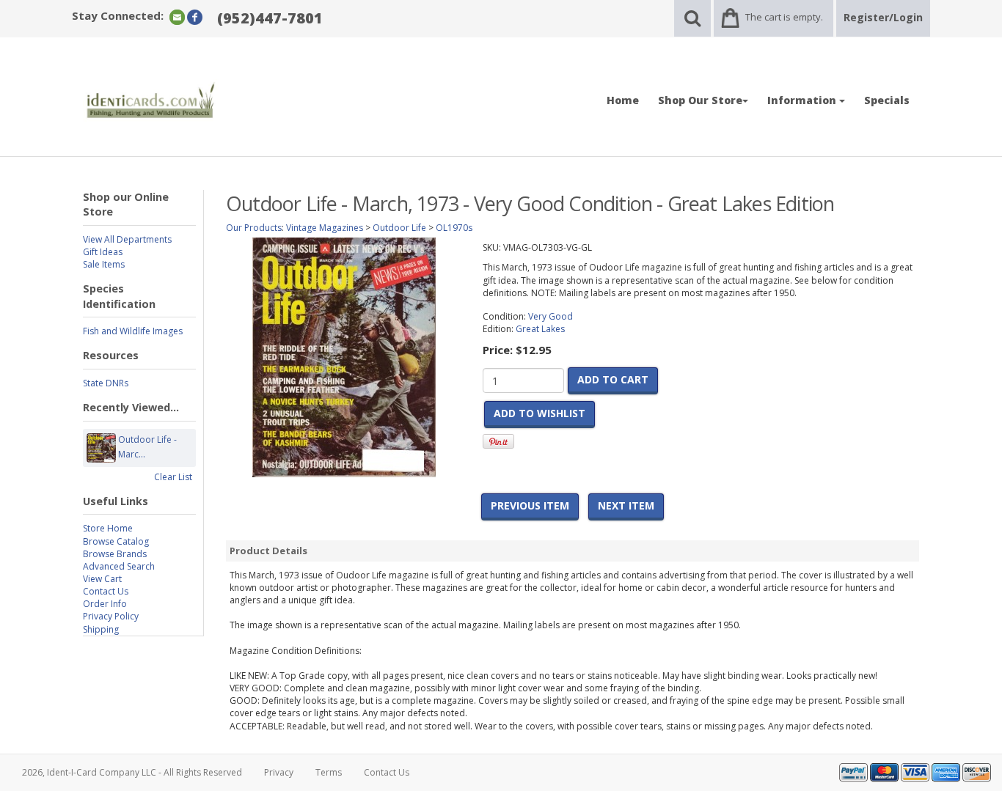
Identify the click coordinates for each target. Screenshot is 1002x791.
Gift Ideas (102, 252)
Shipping (101, 629)
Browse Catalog (116, 541)
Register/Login (883, 17)
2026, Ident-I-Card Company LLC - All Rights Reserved (132, 772)
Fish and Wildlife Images (133, 331)
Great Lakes (540, 329)
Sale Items (104, 264)
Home (623, 100)
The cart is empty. (784, 16)
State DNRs (105, 383)
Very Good (550, 316)
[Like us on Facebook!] (194, 16)
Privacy (278, 772)
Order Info (105, 603)
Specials (887, 100)
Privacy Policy (111, 616)
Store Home (108, 528)
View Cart (102, 579)
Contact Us (105, 591)
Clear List (173, 477)
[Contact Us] (177, 16)
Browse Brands (115, 554)
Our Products (254, 227)
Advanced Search (119, 566)
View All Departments (127, 239)
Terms (328, 772)
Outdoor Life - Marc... (147, 446)
